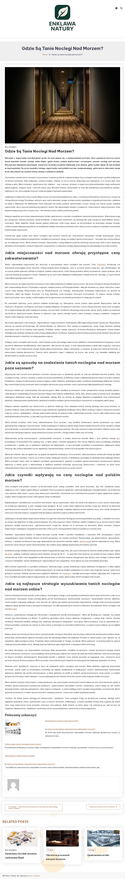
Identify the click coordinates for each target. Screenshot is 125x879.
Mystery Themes (33, 876)
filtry (118, 438)
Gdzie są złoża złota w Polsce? (102, 807)
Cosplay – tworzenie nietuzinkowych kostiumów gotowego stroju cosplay (33, 807)
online (14, 609)
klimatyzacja (85, 541)
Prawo (50, 850)
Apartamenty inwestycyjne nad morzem (61, 721)
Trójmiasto (101, 264)
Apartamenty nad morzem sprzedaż (20, 756)
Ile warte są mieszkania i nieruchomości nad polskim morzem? (70, 729)
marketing (66, 573)
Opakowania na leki (98, 855)
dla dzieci (9, 554)
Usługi (91, 850)
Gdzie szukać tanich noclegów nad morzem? (23, 744)
